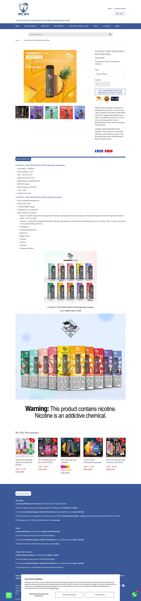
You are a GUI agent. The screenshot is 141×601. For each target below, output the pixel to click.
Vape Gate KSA (20, 586)
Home (17, 40)
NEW (17, 26)
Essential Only (100, 595)
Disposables (59, 26)
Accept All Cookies (69, 595)
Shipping (107, 61)
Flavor (97, 70)
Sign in (110, 8)
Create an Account (120, 8)
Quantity (98, 80)
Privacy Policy (54, 588)
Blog (16, 593)
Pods (96, 26)
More (117, 26)
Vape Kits (45, 26)
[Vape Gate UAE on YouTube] (123, 586)
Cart (121, 13)
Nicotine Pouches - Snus (79, 26)
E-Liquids (106, 26)
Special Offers (30, 26)
